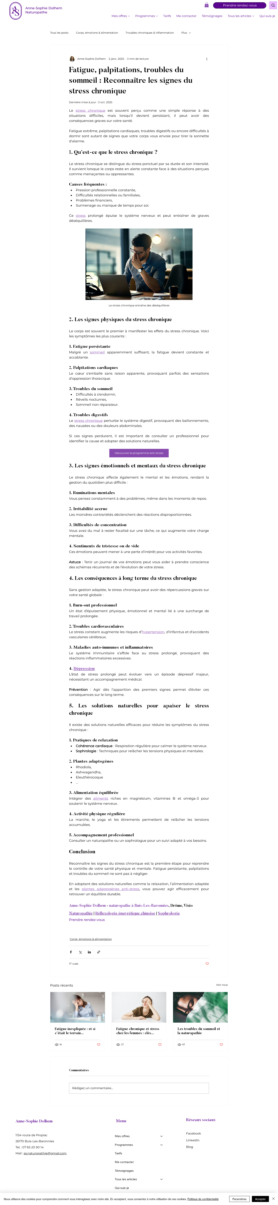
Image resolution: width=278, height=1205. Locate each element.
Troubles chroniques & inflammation (150, 32)
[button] (206, 4)
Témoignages (124, 1170)
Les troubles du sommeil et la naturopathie (199, 1031)
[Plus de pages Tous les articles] (253, 16)
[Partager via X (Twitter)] (80, 952)
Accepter (260, 1199)
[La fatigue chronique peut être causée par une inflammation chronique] (77, 1007)
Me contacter (124, 1162)
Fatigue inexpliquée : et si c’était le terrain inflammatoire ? (75, 1031)
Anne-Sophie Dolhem (34, 1122)
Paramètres (239, 1199)
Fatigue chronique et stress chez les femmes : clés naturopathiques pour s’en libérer (137, 1031)
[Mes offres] (161, 1136)
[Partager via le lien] (98, 952)
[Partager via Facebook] (71, 952)
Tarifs (118, 1153)
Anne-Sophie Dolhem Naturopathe (43, 10)
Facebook (193, 1133)
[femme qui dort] (200, 1007)
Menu (121, 1121)
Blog (189, 1147)
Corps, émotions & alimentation (97, 32)
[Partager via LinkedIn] (89, 952)
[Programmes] (161, 1145)
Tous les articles (126, 1179)
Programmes (124, 1145)
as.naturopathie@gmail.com (45, 1153)
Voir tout (222, 985)
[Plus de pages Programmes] (157, 16)
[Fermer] (273, 1199)
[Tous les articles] (161, 1179)
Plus (184, 32)
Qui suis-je (122, 1188)
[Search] (273, 5)
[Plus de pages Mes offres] (129, 16)
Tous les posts (59, 32)
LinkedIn (193, 1140)
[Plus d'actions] (206, 59)
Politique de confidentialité (203, 1199)
